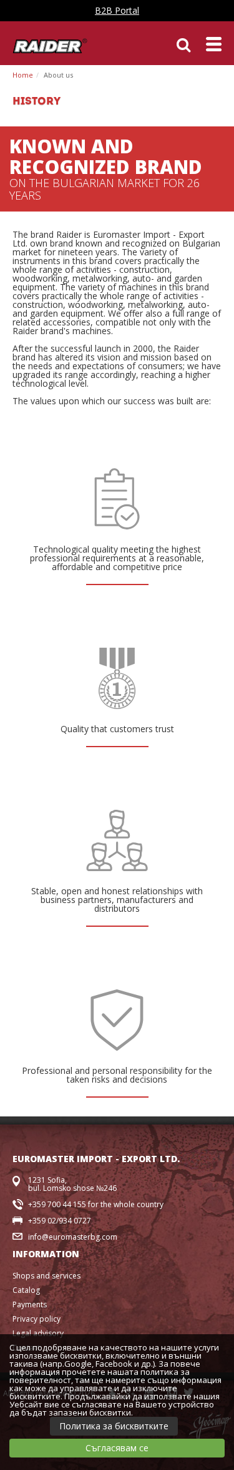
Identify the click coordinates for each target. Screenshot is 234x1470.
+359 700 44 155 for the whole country (95, 1204)
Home (22, 74)
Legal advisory (38, 1333)
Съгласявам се (117, 1448)
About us (58, 74)
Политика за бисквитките (113, 1426)
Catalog (26, 1290)
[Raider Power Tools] (49, 45)
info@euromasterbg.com (72, 1237)
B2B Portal (117, 10)
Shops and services (46, 1275)
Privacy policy (36, 1319)
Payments (29, 1304)
